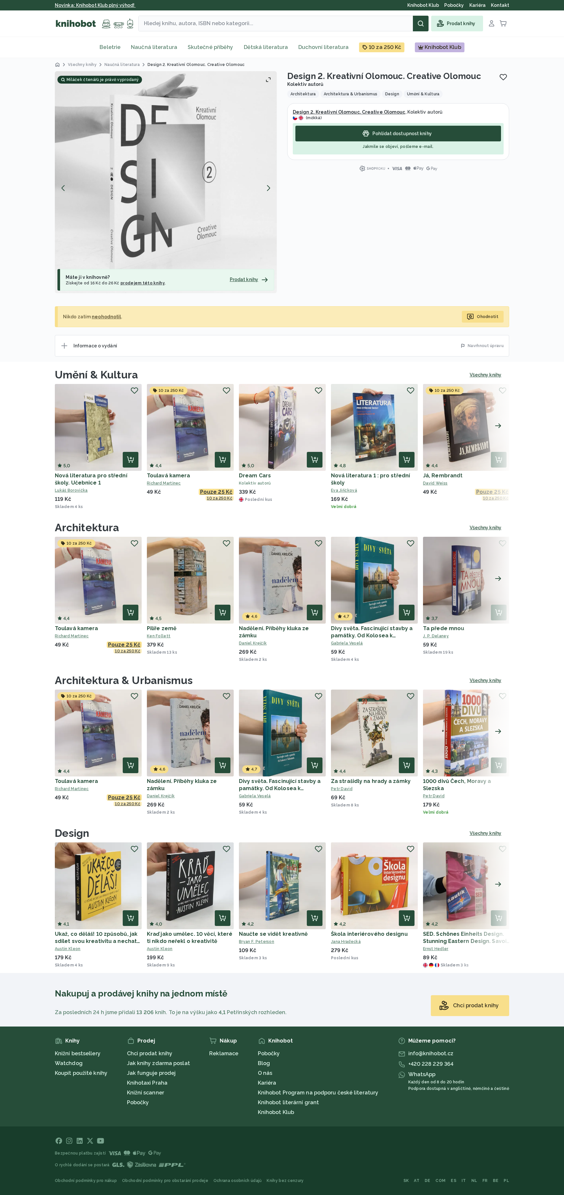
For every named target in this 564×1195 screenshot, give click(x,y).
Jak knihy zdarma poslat (158, 1063)
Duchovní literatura (323, 47)
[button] (166, 182)
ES (453, 1180)
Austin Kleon (68, 949)
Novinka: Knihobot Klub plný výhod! (95, 5)
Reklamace (223, 1053)
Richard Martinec (164, 483)
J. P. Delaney (436, 636)
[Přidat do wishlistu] (503, 77)
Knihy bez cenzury (285, 1180)
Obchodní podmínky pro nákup (86, 1180)
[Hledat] (421, 23)
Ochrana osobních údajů (237, 1180)
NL (474, 1180)
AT (416, 1180)
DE (428, 1180)
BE (496, 1180)
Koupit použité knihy (81, 1073)
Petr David (341, 789)
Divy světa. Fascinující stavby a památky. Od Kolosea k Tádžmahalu (372, 635)
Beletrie (110, 47)
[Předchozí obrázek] (63, 188)
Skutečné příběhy (210, 47)
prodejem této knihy (142, 283)
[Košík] (503, 23)
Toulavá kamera (168, 475)
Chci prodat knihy (150, 1053)
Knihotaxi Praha (147, 1083)
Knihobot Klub (276, 1112)
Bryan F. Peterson (256, 941)
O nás (265, 1073)
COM (440, 1180)
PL (506, 1180)
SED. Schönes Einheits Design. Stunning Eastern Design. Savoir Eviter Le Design (466, 941)
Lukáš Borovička (71, 490)
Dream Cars (255, 475)
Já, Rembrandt (442, 475)
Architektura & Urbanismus (124, 680)
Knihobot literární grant (288, 1102)
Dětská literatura (266, 47)
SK (406, 1180)
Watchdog (69, 1063)
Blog (264, 1063)
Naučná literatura (154, 47)
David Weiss (435, 483)
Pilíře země (162, 628)
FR (485, 1180)
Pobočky (138, 1102)
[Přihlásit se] (491, 23)
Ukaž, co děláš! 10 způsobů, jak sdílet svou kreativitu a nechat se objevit (96, 941)
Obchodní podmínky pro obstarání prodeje (165, 1180)
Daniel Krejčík (253, 643)
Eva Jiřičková (344, 490)
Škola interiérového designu (369, 934)
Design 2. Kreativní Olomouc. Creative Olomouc (349, 112)
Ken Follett (158, 636)
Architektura (87, 527)
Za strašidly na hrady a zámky (371, 781)
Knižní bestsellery (78, 1053)
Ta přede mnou (443, 628)
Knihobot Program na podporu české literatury (318, 1093)
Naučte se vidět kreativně (273, 934)
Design (72, 833)
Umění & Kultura (96, 375)
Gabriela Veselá (347, 643)
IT (464, 1180)
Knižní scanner (145, 1093)
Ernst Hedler (435, 949)
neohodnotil (106, 316)
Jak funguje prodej (151, 1073)
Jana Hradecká (346, 941)
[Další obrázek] (268, 188)
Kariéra (267, 1083)
